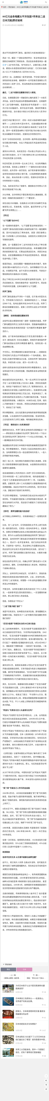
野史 (8, 969)
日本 (4, 65)
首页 (4, 7)
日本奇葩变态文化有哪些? (26, 1024)
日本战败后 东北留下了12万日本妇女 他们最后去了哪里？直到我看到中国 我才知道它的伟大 (30, 1039)
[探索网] (24, 3)
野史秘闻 (11, 7)
